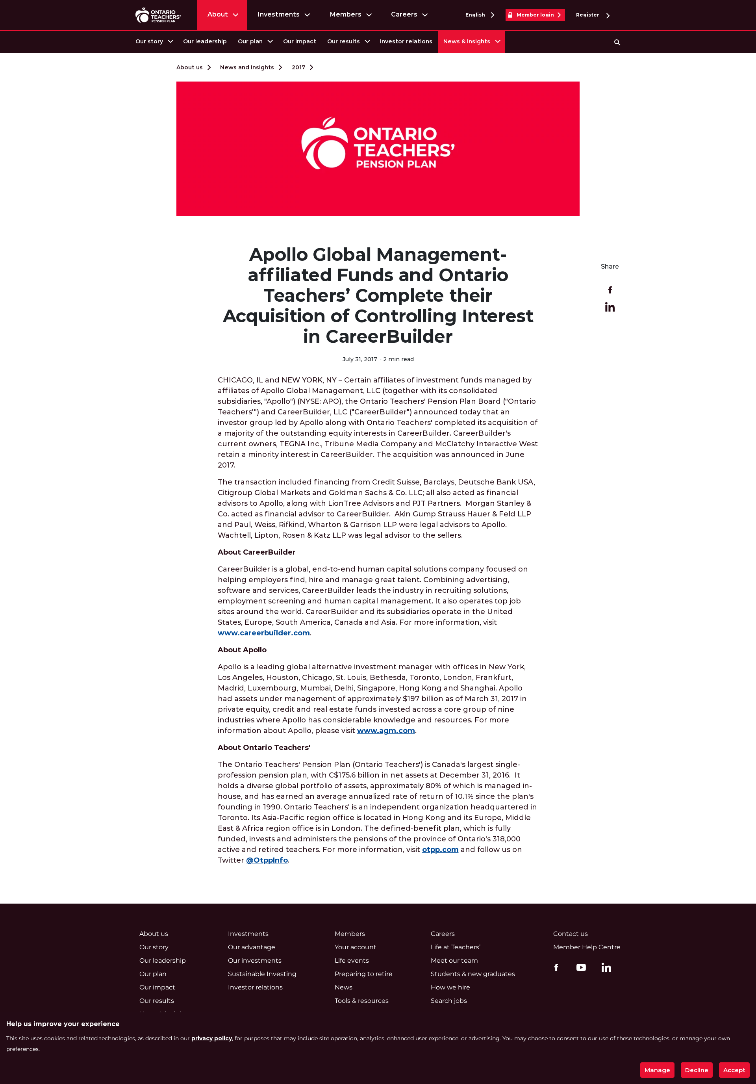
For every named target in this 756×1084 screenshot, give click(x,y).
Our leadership (205, 41)
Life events (352, 960)
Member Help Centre (587, 947)
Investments (279, 14)
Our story (149, 41)
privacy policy (211, 1038)
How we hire (450, 987)
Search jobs (449, 1000)
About (218, 14)
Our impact (299, 41)
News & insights (466, 41)
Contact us (570, 933)
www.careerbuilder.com (264, 633)
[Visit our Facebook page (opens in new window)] (554, 967)
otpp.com (440, 849)
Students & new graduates (473, 974)
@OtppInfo (267, 860)
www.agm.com (386, 730)
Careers (404, 14)
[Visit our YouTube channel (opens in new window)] (579, 967)
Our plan (250, 41)
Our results (343, 41)
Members (345, 14)
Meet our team (454, 960)
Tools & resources (362, 1000)
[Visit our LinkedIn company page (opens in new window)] (604, 968)
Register (588, 15)
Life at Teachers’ (455, 947)
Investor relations (406, 41)
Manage (657, 1070)
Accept (734, 1070)
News (343, 987)
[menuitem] (154, 41)
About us (189, 67)
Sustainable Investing (262, 974)
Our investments (255, 960)
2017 (298, 67)
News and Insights (247, 67)
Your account (355, 947)
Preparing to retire (364, 974)
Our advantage (251, 947)
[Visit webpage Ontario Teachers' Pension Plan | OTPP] (158, 14)
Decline (696, 1070)
